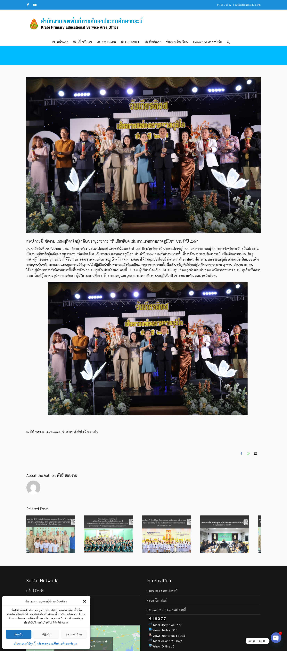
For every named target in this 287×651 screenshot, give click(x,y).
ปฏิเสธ (46, 634)
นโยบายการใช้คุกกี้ (24, 643)
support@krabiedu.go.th (248, 4)
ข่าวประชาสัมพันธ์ (72, 431)
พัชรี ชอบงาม (37, 431)
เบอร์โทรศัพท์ (158, 602)
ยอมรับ (18, 634)
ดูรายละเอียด (73, 634)
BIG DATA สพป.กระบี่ (163, 593)
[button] (84, 601)
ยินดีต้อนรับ (36, 593)
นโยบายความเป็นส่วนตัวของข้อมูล (57, 643)
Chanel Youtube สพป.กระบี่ (167, 612)
